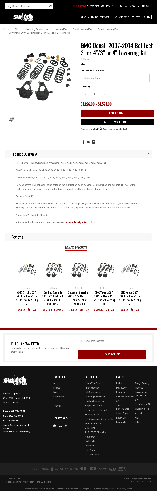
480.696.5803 (14, 420)
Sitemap (57, 406)
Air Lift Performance (122, 407)
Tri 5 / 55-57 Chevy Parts (97, 432)
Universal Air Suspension (141, 394)
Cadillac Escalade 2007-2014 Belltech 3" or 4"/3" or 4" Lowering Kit (52, 298)
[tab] (78, 154)
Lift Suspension (92, 392)
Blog (115, 17)
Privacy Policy (28, 482)
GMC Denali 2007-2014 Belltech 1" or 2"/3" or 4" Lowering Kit (27, 298)
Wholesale (124, 17)
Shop (83, 17)
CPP (118, 401)
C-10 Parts (90, 428)
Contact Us (105, 17)
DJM (137, 422)
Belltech (120, 383)
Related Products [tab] (76, 247)
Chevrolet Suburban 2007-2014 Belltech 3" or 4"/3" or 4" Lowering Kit (78, 298)
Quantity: (86, 86)
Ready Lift (121, 418)
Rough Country (142, 383)
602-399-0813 (16, 416)
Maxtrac (139, 388)
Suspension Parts (93, 405)
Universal (89, 445)
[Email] (88, 142)
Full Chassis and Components (99, 419)
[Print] (93, 142)
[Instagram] (60, 426)
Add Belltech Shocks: (94, 70)
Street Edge (122, 413)
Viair (137, 418)
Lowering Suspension (95, 396)
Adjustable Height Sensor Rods (81, 222)
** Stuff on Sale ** (94, 383)
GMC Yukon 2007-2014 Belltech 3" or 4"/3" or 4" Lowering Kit (104, 298)
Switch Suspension (125, 396)
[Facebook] (83, 142)
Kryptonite (121, 422)
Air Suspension (92, 388)
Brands (94, 17)
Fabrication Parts (93, 423)
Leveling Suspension (95, 401)
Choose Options (27, 269)
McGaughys (122, 388)
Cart (137, 17)
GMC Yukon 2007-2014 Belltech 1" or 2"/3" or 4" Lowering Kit (130, 298)
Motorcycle (90, 437)
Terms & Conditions (43, 482)
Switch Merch (91, 441)
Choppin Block (142, 409)
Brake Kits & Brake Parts (96, 410)
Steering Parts (92, 414)
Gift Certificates (92, 454)
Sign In (147, 17)
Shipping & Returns (13, 482)
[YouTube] (54, 426)
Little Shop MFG (142, 404)
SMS (147, 6)
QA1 (137, 400)
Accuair (138, 413)
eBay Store (90, 450)
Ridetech (120, 392)
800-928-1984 (129, 6)
